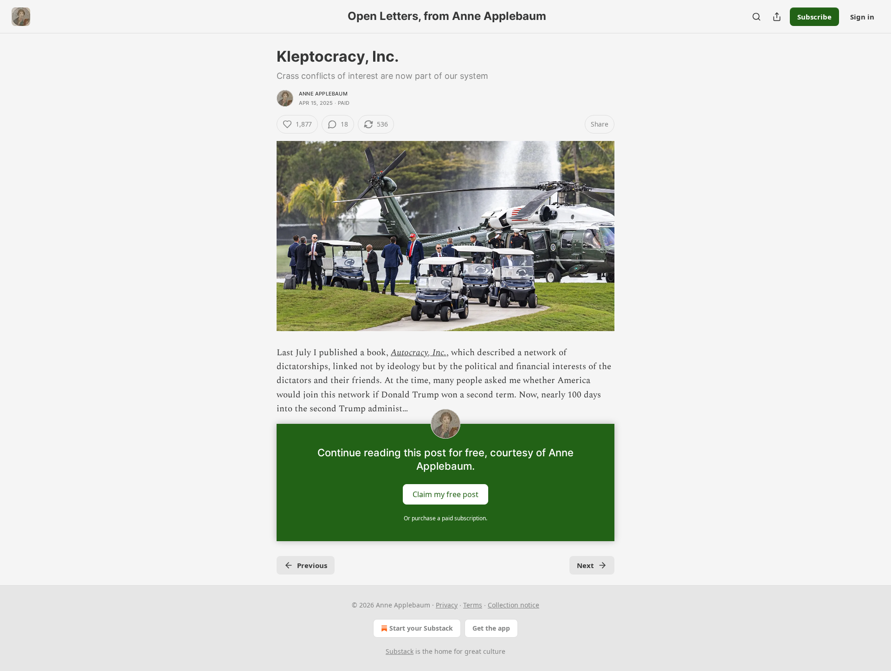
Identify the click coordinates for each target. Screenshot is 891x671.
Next (585, 565)
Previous (312, 565)
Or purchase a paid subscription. (445, 518)
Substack (399, 651)
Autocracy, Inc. (418, 352)
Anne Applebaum (323, 93)
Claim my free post (445, 494)
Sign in (862, 16)
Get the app (491, 628)
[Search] (756, 16)
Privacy (447, 605)
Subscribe (814, 16)
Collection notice (513, 605)
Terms (472, 605)
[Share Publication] (777, 16)
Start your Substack (421, 628)
